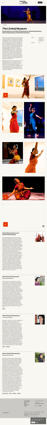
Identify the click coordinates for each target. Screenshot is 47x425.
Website (3, 308)
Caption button (43, 226)
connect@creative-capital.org (39, 403)
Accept (33, 422)
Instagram (8, 346)
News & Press (26, 404)
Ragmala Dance (5, 393)
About (25, 403)
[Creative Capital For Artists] (23, 2)
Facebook (19, 393)
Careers (25, 405)
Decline (37, 422)
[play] (5, 95)
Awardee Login (6, 412)
